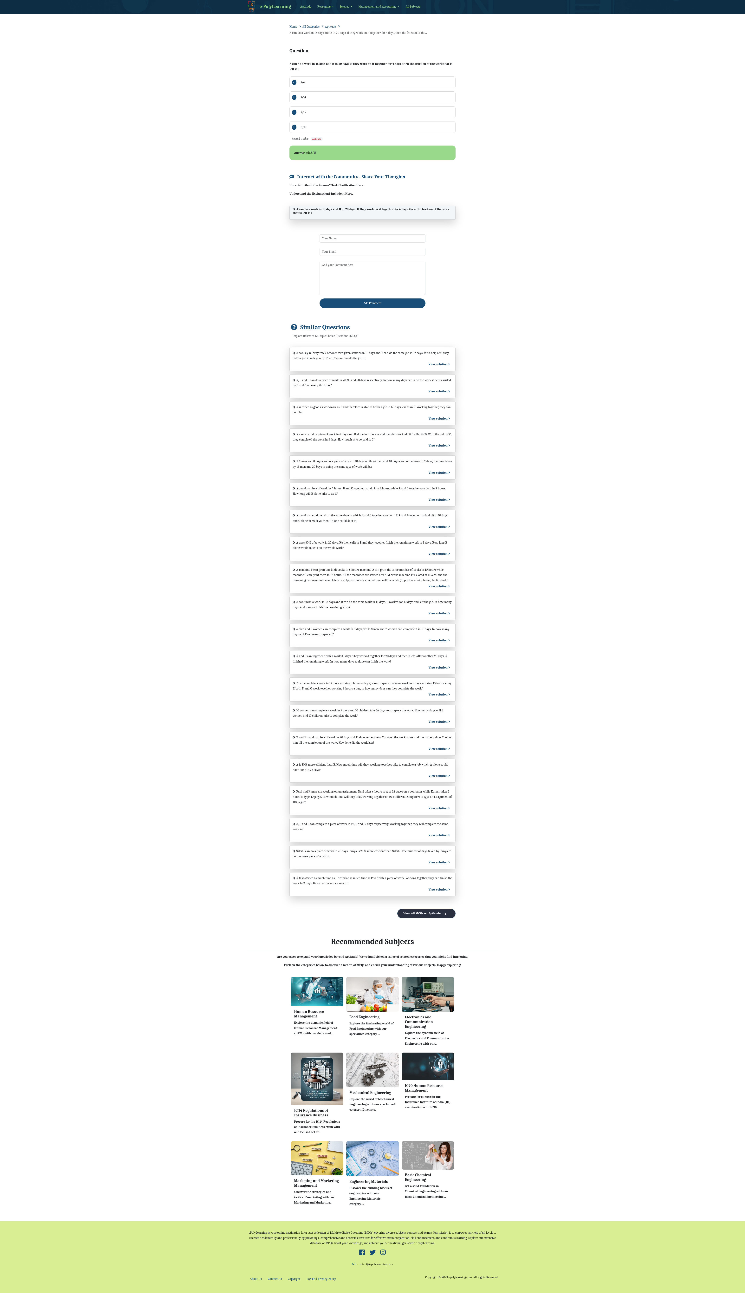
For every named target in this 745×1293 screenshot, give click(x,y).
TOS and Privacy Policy (321, 1279)
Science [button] (345, 6)
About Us (256, 1279)
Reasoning (324, 6)
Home (293, 26)
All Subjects (413, 6)
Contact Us (275, 1279)
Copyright (294, 1279)
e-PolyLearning (275, 6)
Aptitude (305, 6)
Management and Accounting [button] (378, 6)
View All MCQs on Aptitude (422, 913)
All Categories (311, 26)
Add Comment (372, 303)
